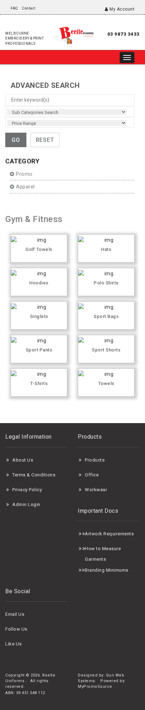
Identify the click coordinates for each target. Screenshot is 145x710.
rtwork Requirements (111, 533)
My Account (121, 9)
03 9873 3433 (123, 34)
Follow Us (16, 629)
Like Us (13, 643)
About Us (22, 460)
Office (92, 474)
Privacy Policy (27, 489)
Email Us (14, 614)
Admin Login (26, 504)
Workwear (96, 489)
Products (95, 460)
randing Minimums (108, 570)
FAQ (14, 8)
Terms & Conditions (33, 474)
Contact (29, 8)
